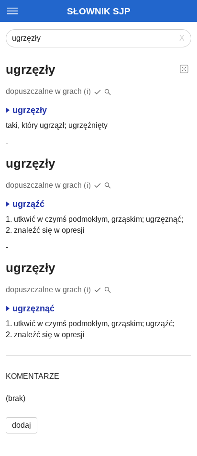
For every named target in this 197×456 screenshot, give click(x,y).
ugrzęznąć (33, 308)
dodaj (21, 425)
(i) (87, 91)
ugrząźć (28, 204)
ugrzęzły (29, 110)
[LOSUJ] (184, 68)
